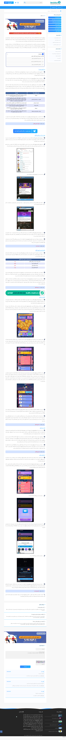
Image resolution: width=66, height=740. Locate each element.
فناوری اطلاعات (54, 7)
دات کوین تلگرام (37, 424)
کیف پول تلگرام (37, 451)
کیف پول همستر (36, 591)
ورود (15, 261)
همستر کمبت (38, 246)
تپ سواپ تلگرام (37, 287)
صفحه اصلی (59, 7)
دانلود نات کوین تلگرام (36, 123)
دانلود (15, 263)
